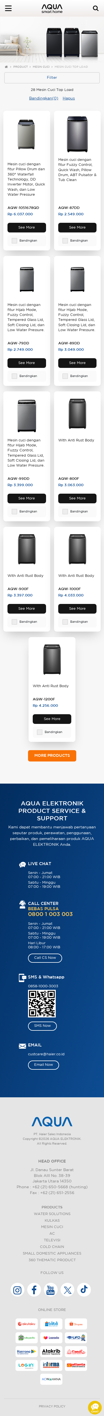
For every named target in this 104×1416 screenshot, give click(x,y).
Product (20, 67)
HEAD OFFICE (52, 1161)
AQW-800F (68, 478)
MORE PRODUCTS (52, 755)
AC (52, 1233)
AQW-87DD (69, 208)
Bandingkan (28, 240)
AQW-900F (18, 589)
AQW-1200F (44, 699)
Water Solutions (52, 1214)
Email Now (43, 1064)
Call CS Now (45, 957)
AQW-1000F (69, 589)
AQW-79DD (18, 343)
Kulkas (52, 1220)
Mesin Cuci (41, 67)
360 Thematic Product (52, 1260)
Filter (52, 77)
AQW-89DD (69, 343)
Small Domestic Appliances (52, 1253)
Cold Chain (52, 1247)
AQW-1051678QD (23, 208)
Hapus (69, 98)
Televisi (52, 1240)
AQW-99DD (18, 478)
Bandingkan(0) (43, 98)
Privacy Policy (52, 1406)
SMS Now (42, 1025)
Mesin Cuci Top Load (71, 67)
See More (26, 227)
